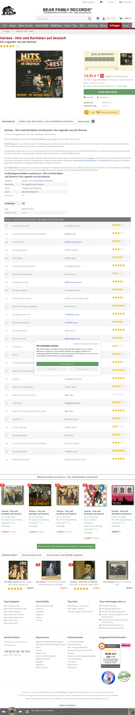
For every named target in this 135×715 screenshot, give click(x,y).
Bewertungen (86, 121)
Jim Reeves (42, 139)
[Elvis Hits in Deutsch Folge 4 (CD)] (84, 570)
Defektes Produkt (42, 659)
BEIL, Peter (69, 411)
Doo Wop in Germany (122, 512)
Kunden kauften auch (32, 555)
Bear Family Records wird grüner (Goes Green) (51, 646)
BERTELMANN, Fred (72, 338)
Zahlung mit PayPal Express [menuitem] (112, 625)
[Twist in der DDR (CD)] (67, 495)
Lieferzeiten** (41, 653)
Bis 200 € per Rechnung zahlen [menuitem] (114, 611)
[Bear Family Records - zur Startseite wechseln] (8, 11)
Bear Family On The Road (14, 614)
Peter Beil (104, 160)
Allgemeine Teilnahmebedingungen (49, 642)
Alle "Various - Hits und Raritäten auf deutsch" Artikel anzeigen (66, 546)
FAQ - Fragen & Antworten (78, 647)
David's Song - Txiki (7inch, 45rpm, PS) (18, 583)
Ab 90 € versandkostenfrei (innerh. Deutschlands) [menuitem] (115, 615)
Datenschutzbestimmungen (86, 343)
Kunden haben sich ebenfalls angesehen (65, 555)
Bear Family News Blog (44, 606)
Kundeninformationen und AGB (80, 650)
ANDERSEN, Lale (71, 322)
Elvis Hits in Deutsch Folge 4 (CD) (84, 583)
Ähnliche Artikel (9, 555)
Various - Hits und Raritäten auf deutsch (33, 38)
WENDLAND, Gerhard (73, 242)
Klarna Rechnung (74, 644)
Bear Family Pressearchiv (13, 617)
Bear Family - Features (76, 608)
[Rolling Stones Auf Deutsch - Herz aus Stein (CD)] (12, 495)
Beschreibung (8, 121)
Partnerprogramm (75, 659)
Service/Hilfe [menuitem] (126, 2)
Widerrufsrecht (41, 667)
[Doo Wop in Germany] (123, 495)
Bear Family (13, 167)
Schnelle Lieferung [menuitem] (109, 606)
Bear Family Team (11, 623)
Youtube (39, 620)
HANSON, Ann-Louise (73, 379)
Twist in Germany (94, 512)
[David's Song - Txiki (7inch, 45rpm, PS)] (18, 570)
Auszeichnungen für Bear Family (80, 611)
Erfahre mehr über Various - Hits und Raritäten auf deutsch (46, 121)
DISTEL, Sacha (70, 258)
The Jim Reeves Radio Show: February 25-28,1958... (51, 583)
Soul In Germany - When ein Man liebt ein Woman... (39, 512)
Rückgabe (39, 662)
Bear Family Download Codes (15, 608)
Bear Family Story (11, 620)
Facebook (39, 608)
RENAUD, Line (70, 234)
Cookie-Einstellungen (76, 642)
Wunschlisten (89, 2)
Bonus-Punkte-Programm (46, 656)
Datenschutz (72, 664)
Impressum (72, 667)
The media (72, 662)
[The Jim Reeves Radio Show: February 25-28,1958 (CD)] (51, 570)
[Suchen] (89, 18)
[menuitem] (64, 18)
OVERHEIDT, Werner (73, 403)
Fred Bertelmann (90, 160)
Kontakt (39, 650)
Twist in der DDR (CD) (67, 512)
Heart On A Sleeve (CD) (117, 583)
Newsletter (40, 664)
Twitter (38, 617)
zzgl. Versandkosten (100, 80)
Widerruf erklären (67, 705)
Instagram (40, 611)
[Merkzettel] (98, 18)
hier (116, 695)
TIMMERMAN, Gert (72, 314)
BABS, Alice (69, 395)
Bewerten (103, 97)
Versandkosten (61, 692)
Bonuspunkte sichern (109, 112)
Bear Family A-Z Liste (12, 606)
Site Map (71, 653)
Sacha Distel (78, 160)
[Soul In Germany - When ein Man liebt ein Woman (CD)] (40, 495)
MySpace (39, 614)
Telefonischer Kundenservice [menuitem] (113, 628)
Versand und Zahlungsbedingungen (81, 656)
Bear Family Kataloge (12, 611)
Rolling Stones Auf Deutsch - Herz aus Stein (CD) (12, 512)
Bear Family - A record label (78, 606)
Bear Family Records (30, 192)
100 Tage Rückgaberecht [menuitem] (111, 608)
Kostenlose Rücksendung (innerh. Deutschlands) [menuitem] (115, 621)
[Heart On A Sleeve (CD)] (117, 570)
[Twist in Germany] (95, 495)
